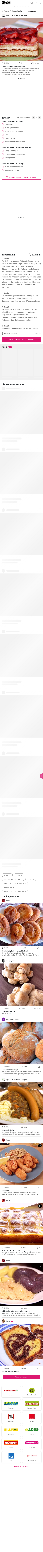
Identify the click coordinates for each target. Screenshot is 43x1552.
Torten (6, 11)
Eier (5, 883)
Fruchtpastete (19, 883)
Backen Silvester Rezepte (15, 892)
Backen (30, 879)
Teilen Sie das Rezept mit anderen (21, 339)
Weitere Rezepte (21, 1377)
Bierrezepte (9, 888)
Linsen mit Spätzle (8, 1130)
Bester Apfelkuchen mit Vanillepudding (16, 1251)
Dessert (7, 875)
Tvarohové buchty (8, 1011)
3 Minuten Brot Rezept (10, 1070)
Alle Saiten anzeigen (21, 1466)
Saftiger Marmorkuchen (10, 1371)
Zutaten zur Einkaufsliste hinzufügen (23, 177)
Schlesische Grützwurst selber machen (16, 1311)
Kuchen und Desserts (13, 879)
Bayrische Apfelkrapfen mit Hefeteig (15, 951)
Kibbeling (5, 1190)
